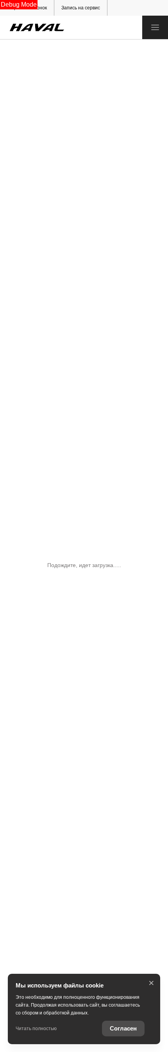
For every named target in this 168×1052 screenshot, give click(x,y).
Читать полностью (36, 1028)
